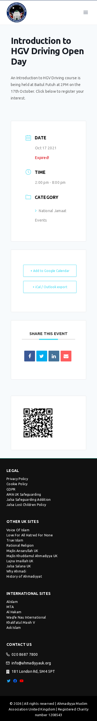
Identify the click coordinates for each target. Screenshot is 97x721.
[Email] (66, 356)
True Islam (14, 540)
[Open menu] (86, 12)
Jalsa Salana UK (18, 566)
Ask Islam (13, 627)
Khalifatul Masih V (20, 622)
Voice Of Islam (17, 530)
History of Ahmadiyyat (24, 576)
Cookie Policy (17, 484)
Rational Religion (20, 545)
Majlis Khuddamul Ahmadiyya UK (31, 556)
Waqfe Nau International (26, 617)
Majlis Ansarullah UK (22, 551)
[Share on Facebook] (29, 356)
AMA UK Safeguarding (23, 494)
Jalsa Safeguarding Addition (28, 499)
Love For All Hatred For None (29, 535)
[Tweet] (41, 356)
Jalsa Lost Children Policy (26, 504)
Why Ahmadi (16, 571)
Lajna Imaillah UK (19, 561)
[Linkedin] (53, 356)
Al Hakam (13, 612)
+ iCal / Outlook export (50, 287)
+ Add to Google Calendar (50, 270)
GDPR (10, 489)
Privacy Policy (17, 479)
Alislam (12, 601)
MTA (10, 607)
